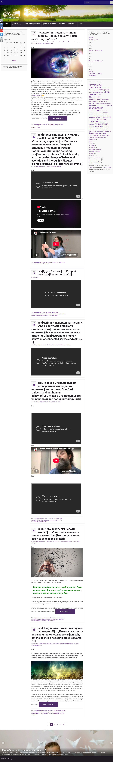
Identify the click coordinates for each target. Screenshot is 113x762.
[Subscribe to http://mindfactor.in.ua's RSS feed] (2, 2)
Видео (49, 312)
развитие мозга (43, 521)
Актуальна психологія (31, 23)
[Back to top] (109, 758)
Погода (91, 37)
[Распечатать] (1, 40)
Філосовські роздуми (36, 645)
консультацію (37, 95)
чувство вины (92, 137)
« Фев (14, 60)
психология (48, 126)
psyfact (33, 41)
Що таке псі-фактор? (48, 43)
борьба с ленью (51, 617)
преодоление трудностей (48, 619)
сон (102, 131)
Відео (48, 166)
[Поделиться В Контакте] (1, 24)
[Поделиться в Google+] (1, 30)
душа (99, 103)
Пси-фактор (41, 126)
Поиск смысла (101, 92)
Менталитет (95, 90)
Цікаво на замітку (49, 23)
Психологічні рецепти (36, 43)
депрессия (55, 312)
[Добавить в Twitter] (1, 34)
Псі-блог (16, 23)
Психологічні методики (73, 41)
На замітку (58, 344)
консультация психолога (54, 262)
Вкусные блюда (107, 167)
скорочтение (92, 131)
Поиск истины (44, 712)
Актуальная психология (40, 124)
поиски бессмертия (104, 114)
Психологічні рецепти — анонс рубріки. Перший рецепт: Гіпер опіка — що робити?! (54, 36)
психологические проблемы (53, 520)
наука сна (100, 112)
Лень (39, 619)
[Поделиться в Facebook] (1, 27)
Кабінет (61, 23)
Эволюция (46, 263)
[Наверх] (1, 20)
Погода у (93, 40)
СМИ (98, 94)
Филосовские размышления (43, 315)
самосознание (96, 128)
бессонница (93, 101)
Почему (91, 167)
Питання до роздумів (63, 643)
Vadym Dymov (19, 760)
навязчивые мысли (93, 112)
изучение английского (106, 103)
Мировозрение (35, 712)
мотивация (104, 110)
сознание (99, 131)
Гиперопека (50, 124)
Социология (103, 94)
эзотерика (34, 715)
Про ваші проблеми (57, 41)
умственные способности (97, 134)
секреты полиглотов (103, 128)
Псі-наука (72, 23)
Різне (81, 23)
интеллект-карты (101, 105)
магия (63, 710)
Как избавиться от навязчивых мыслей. (24, 750)
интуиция (108, 106)
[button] (3, 743)
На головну (5, 23)
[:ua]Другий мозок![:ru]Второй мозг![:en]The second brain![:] (56, 273)
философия (60, 713)
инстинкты (50, 518)
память (97, 115)
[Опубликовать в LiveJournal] (1, 37)
